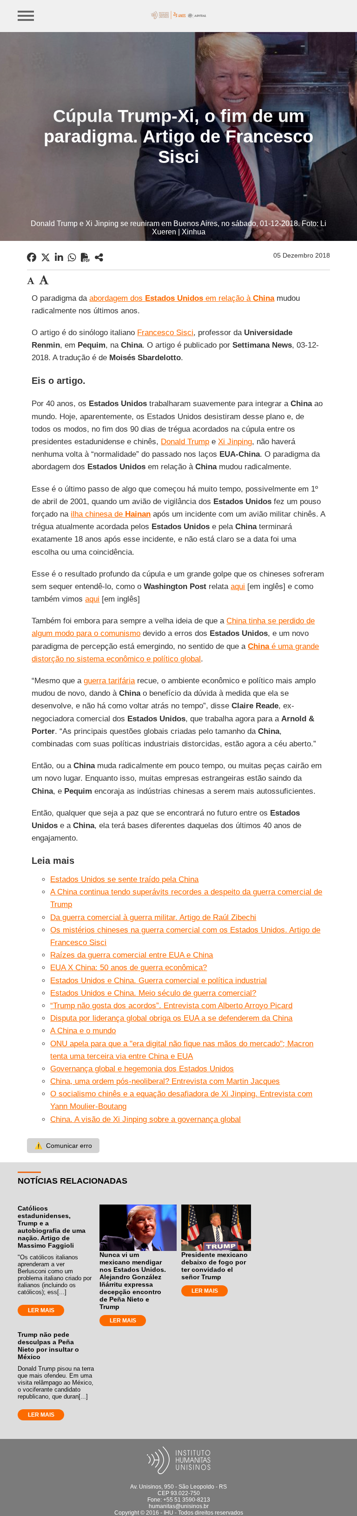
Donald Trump (185, 441)
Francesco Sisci (165, 332)
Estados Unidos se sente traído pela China (124, 879)
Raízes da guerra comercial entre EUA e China (131, 955)
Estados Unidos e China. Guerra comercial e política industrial (158, 980)
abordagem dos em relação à (181, 298)
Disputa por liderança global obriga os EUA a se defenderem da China (171, 1018)
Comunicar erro (63, 1145)
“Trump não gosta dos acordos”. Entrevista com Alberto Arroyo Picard (171, 1005)
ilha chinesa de (111, 514)
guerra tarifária (109, 680)
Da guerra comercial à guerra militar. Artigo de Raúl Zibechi (153, 917)
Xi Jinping (235, 441)
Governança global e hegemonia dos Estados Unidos (142, 1068)
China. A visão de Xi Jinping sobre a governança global (145, 1119)
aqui (238, 586)
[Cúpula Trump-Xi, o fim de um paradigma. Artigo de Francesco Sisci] (99, 258)
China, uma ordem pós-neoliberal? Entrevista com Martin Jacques (165, 1081)
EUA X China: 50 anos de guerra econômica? (128, 967)
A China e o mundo (83, 1030)
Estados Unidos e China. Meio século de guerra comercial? (153, 993)
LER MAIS (41, 1310)
